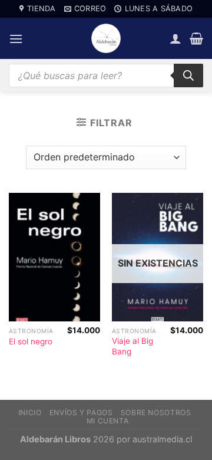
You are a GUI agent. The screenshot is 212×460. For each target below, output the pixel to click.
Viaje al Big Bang (132, 346)
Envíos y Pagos (81, 412)
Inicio (30, 412)
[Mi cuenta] (175, 38)
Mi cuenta (108, 420)
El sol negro (30, 341)
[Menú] (16, 38)
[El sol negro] (54, 257)
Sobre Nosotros (156, 412)
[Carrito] (196, 38)
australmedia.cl (162, 439)
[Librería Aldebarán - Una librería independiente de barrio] (106, 38)
